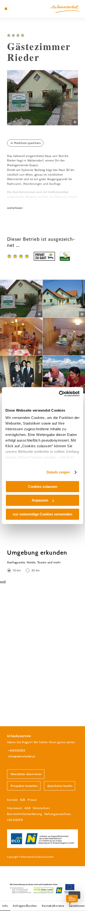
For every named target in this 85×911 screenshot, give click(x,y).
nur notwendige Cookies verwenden (42, 514)
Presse (32, 799)
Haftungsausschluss (57, 814)
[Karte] (13, 9)
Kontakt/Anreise (53, 905)
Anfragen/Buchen (25, 905)
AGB (27, 808)
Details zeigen (58, 472)
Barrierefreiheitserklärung (24, 814)
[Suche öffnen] (20, 9)
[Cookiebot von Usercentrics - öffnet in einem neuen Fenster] (60, 394)
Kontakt (12, 799)
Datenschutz (41, 808)
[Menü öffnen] (6, 9)
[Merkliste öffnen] (16, 9)
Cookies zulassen (42, 487)
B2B (22, 799)
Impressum (14, 808)
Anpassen (40, 500)
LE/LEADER (15, 820)
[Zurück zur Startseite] (65, 9)
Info (5, 905)
